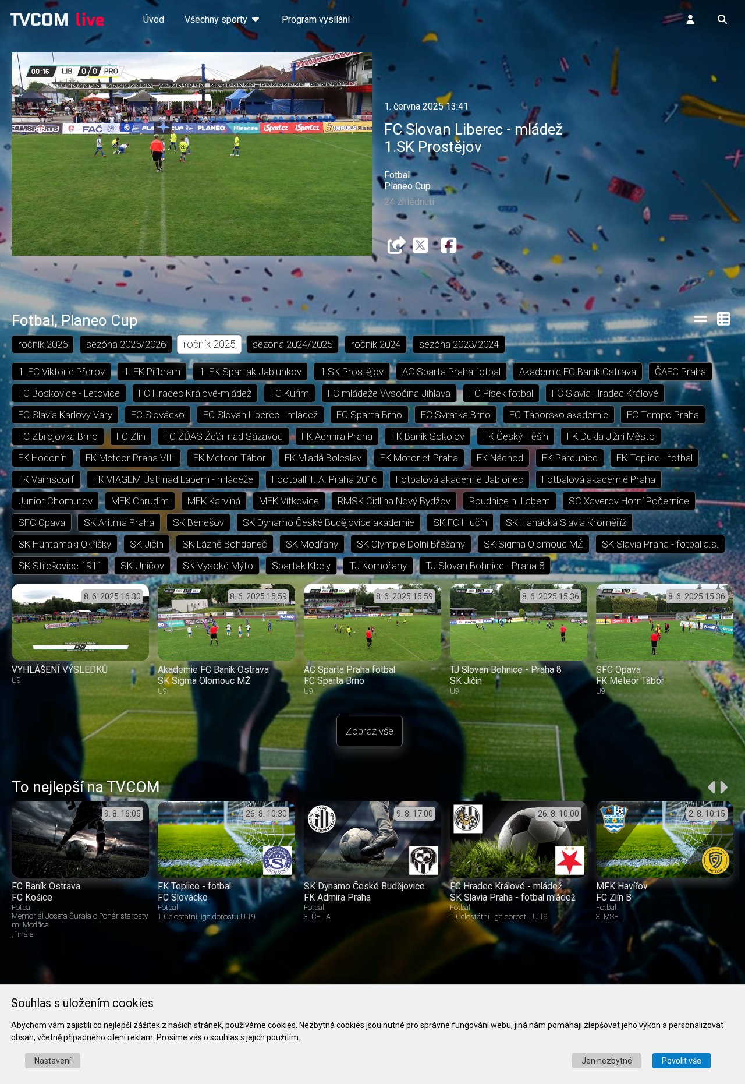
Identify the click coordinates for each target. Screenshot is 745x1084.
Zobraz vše (369, 731)
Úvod (153, 19)
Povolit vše (681, 1060)
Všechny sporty (217, 19)
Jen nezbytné (606, 1060)
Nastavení (52, 1060)
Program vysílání (316, 19)
